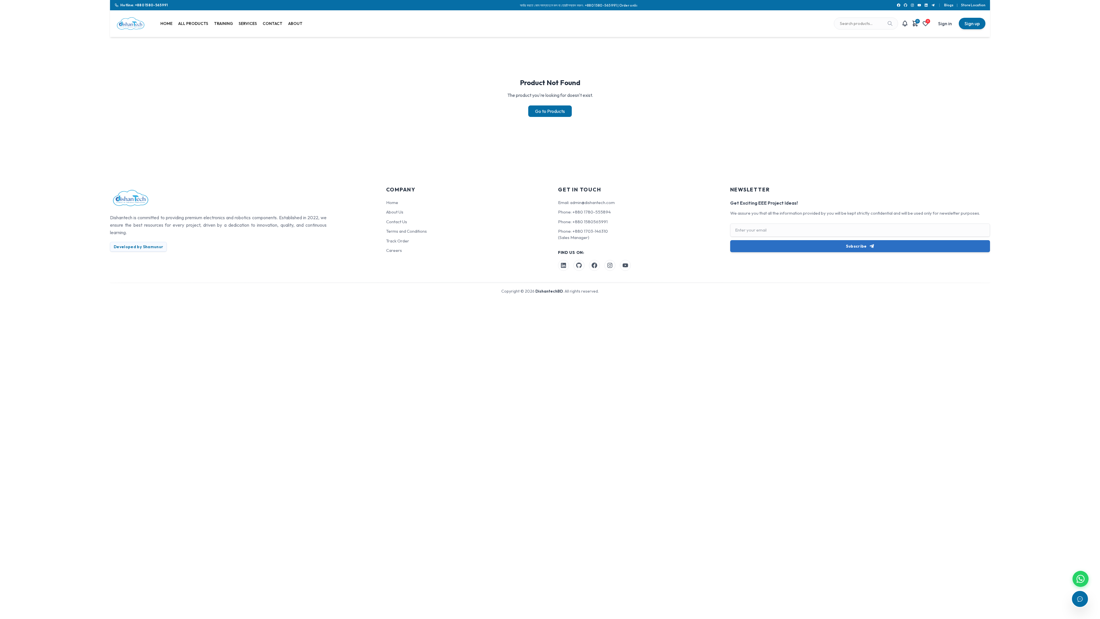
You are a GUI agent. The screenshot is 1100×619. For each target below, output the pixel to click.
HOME (166, 23)
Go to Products (550, 111)
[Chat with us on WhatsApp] (1080, 579)
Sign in (945, 23)
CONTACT (272, 23)
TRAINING (223, 23)
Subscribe (856, 246)
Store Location (973, 5)
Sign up (972, 23)
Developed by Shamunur (138, 246)
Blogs (948, 5)
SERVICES (248, 23)
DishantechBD (549, 291)
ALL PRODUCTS (193, 23)
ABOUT (295, 23)
